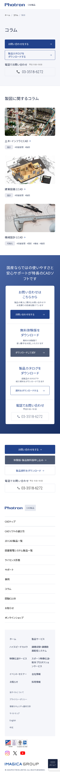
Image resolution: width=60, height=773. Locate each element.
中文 (11, 727)
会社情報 (36, 674)
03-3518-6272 (32, 72)
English (13, 720)
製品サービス (38, 639)
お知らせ (14, 681)
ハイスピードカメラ (19, 646)
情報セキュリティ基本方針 (20, 706)
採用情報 (36, 681)
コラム (15, 15)
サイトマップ (15, 713)
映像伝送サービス (18, 658)
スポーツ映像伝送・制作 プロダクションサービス (41, 662)
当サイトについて (17, 692)
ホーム (7, 15)
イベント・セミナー (18, 674)
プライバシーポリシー (18, 699)
